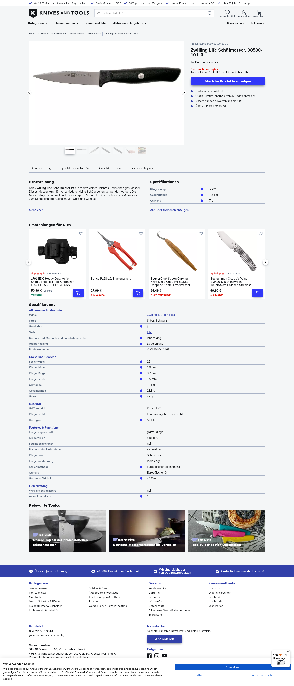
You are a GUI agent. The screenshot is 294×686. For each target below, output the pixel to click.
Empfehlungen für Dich (74, 168)
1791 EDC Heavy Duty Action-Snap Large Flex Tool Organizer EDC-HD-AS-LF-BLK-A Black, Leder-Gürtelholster (52, 282)
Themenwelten (64, 23)
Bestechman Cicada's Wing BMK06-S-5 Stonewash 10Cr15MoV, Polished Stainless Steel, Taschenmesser (230, 282)
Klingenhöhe (37, 367)
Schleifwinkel (37, 361)
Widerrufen (156, 601)
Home (32, 33)
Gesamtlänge (158, 194)
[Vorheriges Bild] (29, 92)
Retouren (154, 597)
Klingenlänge (158, 189)
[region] (106, 98)
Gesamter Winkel (40, 478)
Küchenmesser (77, 33)
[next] (258, 262)
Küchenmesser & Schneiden (52, 33)
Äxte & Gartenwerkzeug (104, 592)
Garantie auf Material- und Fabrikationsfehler (58, 338)
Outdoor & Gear (98, 588)
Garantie (154, 592)
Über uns (214, 588)
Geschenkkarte (217, 597)
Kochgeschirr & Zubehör (43, 610)
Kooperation (215, 605)
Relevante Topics (140, 168)
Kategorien (36, 23)
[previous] (35, 262)
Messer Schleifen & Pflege (44, 601)
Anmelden (244, 16)
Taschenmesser (38, 588)
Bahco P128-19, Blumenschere (111, 278)
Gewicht (155, 200)
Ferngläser (95, 601)
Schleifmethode (38, 466)
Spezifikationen (109, 168)
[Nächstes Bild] (184, 92)
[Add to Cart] (78, 293)
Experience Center (219, 592)
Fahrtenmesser (38, 592)
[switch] (281, 662)
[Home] (59, 12)
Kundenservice (157, 588)
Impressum (155, 614)
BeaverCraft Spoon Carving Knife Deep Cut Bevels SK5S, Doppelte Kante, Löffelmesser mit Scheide (170, 282)
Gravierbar (35, 326)
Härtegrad (35, 420)
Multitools (35, 597)
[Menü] (287, 652)
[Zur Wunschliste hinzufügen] (81, 233)
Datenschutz (156, 605)
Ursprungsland (38, 343)
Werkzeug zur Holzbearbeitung (108, 605)
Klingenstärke (37, 379)
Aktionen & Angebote (128, 23)
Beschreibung (41, 168)
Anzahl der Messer (41, 496)
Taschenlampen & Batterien (106, 597)
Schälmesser (94, 33)
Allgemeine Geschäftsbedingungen (170, 610)
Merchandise (216, 601)
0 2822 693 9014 (41, 631)
